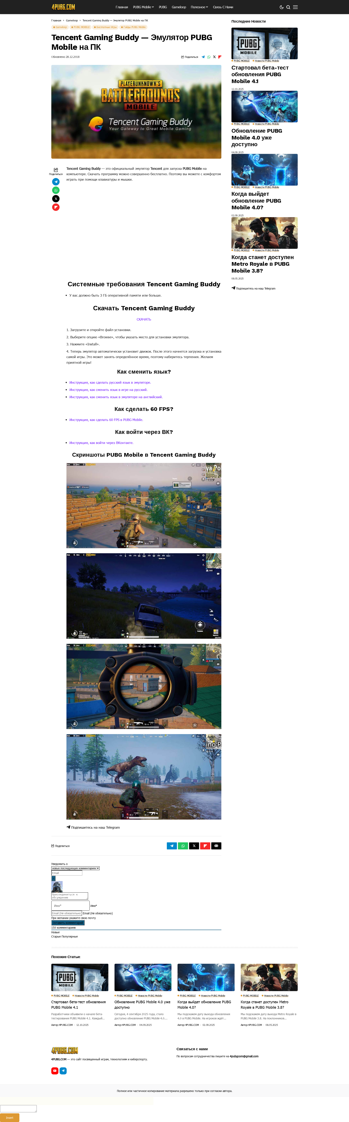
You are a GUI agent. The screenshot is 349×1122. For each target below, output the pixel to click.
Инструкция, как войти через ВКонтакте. (101, 442)
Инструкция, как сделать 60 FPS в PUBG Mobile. (106, 419)
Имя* (93, 906)
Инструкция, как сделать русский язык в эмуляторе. (110, 382)
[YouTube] (54, 1070)
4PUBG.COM (66, 1024)
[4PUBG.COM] (63, 7)
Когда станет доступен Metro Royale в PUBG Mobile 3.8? (262, 264)
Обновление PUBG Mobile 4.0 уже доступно (256, 137)
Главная (56, 20)
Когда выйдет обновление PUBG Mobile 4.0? (256, 201)
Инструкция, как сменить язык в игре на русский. (108, 389)
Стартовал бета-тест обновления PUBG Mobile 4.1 (260, 74)
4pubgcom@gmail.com (244, 1056)
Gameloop (72, 20)
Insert (9, 1118)
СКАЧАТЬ (144, 319)
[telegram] (63, 1070)
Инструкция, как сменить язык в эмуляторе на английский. (116, 397)
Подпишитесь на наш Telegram (95, 827)
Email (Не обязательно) (98, 913)
